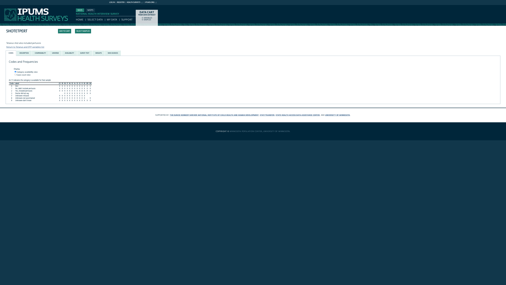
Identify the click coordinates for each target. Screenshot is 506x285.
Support (127, 19)
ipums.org (149, 2)
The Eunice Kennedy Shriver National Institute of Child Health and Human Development (214, 115)
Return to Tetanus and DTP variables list (25, 47)
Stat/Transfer (267, 115)
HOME (79, 19)
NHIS (80, 10)
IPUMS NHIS (5, 6)
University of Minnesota (337, 115)
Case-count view (23, 75)
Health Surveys (133, 2)
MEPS (90, 10)
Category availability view (27, 72)
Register (121, 2)
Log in (112, 2)
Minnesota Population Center (246, 131)
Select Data (95, 19)
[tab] (11, 53)
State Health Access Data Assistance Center (298, 115)
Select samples (83, 31)
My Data (112, 19)
